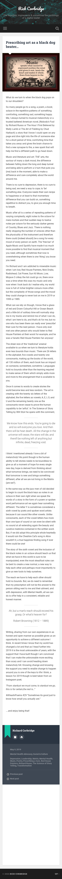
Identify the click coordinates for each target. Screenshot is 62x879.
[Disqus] (31, 824)
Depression (15, 758)
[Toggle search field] (57, 28)
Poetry (19, 761)
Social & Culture (40, 754)
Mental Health (45, 758)
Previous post (16, 774)
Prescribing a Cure (31, 761)
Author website (21, 737)
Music (13, 761)
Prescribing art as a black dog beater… (30, 44)
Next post (14, 779)
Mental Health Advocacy (21, 754)
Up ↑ (57, 874)
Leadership (26, 758)
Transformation (24, 765)
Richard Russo (25, 763)
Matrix (35, 758)
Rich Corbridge (31, 8)
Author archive (15, 737)
